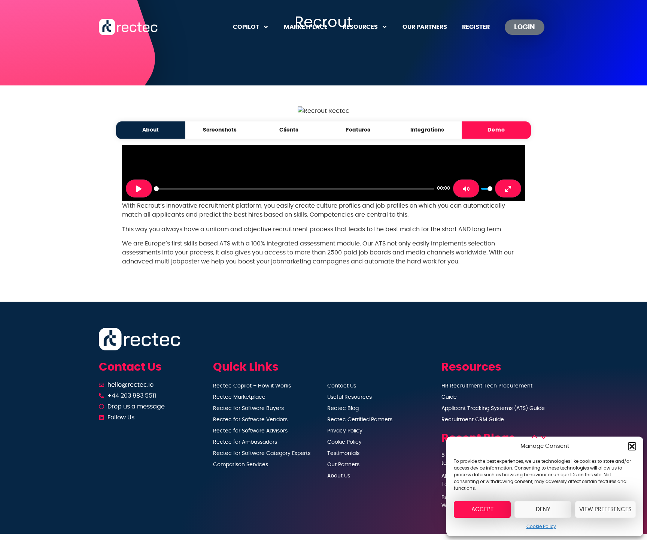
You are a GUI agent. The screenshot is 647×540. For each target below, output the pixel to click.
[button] (632, 446)
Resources (360, 27)
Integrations (427, 130)
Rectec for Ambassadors (245, 442)
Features (358, 130)
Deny (543, 509)
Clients (288, 130)
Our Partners (425, 27)
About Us (338, 476)
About (150, 130)
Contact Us (341, 386)
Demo (496, 130)
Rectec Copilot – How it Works (252, 386)
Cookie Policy (541, 526)
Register (476, 27)
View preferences (605, 509)
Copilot (246, 27)
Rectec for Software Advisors (250, 431)
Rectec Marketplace (239, 397)
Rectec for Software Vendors (250, 419)
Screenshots (220, 130)
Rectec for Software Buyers (248, 408)
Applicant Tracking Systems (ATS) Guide (493, 408)
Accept (482, 509)
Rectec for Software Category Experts (261, 453)
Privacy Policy (344, 431)
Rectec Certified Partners (359, 419)
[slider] (294, 188)
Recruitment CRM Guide (472, 419)
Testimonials (343, 453)
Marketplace (306, 27)
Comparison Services (240, 464)
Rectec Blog (343, 408)
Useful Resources (349, 397)
